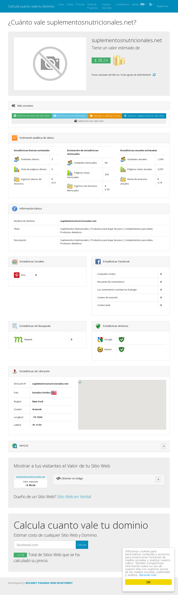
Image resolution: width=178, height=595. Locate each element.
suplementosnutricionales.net (30, 476)
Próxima (80, 4)
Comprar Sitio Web (107, 6)
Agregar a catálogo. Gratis (106, 115)
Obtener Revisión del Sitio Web (33, 115)
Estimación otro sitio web (90, 120)
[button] (151, 4)
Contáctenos (122, 4)
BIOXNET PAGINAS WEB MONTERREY (49, 583)
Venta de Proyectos (92, 6)
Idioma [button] (136, 4)
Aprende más (147, 575)
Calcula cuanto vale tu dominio (31, 6)
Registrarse (162, 6)
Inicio (61, 4)
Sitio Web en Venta (73, 496)
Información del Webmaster (71, 115)
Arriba (70, 4)
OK (148, 582)
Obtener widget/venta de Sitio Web (145, 115)
